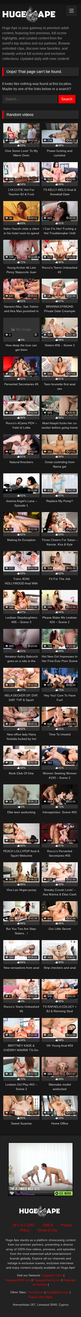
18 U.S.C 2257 (23, 1225)
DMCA (48, 1225)
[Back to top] (67, 1304)
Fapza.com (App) (40, 1297)
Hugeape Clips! (52, 1275)
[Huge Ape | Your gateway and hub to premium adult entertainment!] (33, 15)
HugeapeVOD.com (18, 1280)
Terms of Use (47, 1230)
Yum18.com (35, 1292)
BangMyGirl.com (57, 1292)
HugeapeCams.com (47, 1280)
